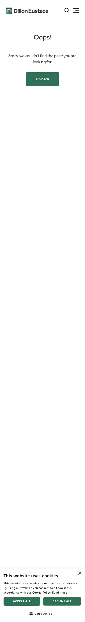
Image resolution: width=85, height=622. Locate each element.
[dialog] (42, 595)
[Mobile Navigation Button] (76, 10)
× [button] (79, 573)
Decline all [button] (62, 601)
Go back (42, 79)
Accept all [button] (22, 601)
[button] (42, 614)
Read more (59, 593)
